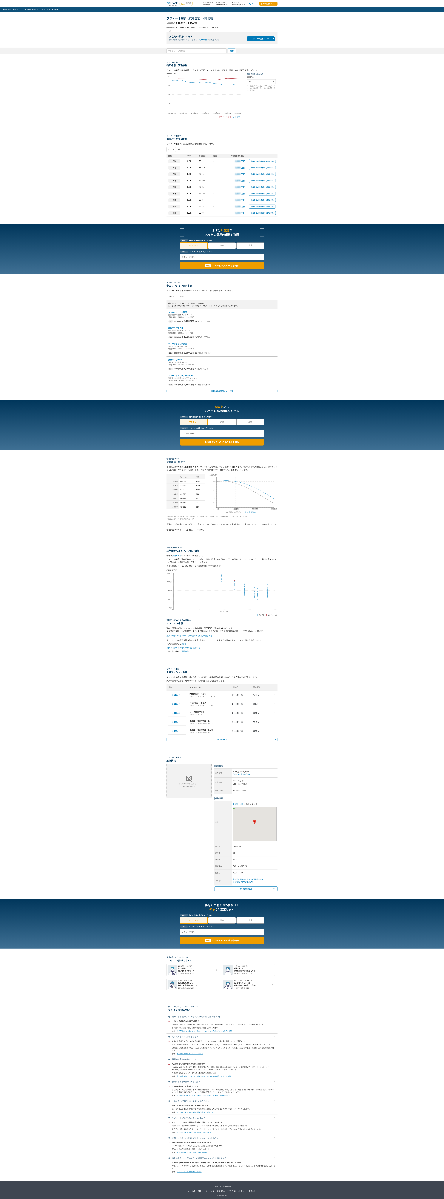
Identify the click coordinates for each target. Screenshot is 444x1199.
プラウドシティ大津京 (177, 344)
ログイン (217, 1186)
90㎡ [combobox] (251, 82)
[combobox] (196, 50)
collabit (224, 1196)
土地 (250, 245)
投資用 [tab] (182, 296)
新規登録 (227, 1186)
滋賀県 (35, 9)
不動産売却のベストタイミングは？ (190, 1054)
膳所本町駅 (176, 556)
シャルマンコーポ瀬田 (177, 312)
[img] (242, 493)
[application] (203, 98)
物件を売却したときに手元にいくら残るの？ (193, 1152)
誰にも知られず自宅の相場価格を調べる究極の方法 (195, 1112)
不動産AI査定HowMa (10, 9)
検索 (232, 51)
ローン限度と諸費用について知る (189, 1172)
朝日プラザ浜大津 (175, 328)
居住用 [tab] (171, 296)
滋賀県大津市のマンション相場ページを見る (185, 530)
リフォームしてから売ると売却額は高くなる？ (194, 1132)
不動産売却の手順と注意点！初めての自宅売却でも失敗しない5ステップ (203, 1095)
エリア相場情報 (25, 9)
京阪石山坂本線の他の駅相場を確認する (183, 648)
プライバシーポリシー (236, 1191)
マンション (193, 245)
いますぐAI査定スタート (260, 39)
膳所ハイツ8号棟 (175, 360)
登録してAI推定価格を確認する (262, 161)
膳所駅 (184, 644)
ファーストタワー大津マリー (180, 376)
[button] (238, 3)
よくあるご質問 (194, 1191)
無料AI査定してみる (268, 4)
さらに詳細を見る (245, 889)
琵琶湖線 (185, 651)
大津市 (42, 9)
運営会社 (252, 1191)
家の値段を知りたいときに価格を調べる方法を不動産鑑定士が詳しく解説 (204, 1076)
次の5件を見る (222, 739)
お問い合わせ (209, 1191)
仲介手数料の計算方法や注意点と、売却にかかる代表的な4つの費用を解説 (204, 1031)
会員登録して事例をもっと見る (222, 391)
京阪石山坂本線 (239, 879)
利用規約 (221, 1191)
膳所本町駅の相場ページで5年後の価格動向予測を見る (189, 636)
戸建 (222, 245)
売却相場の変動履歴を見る (242, 774)
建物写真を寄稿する (189, 786)
